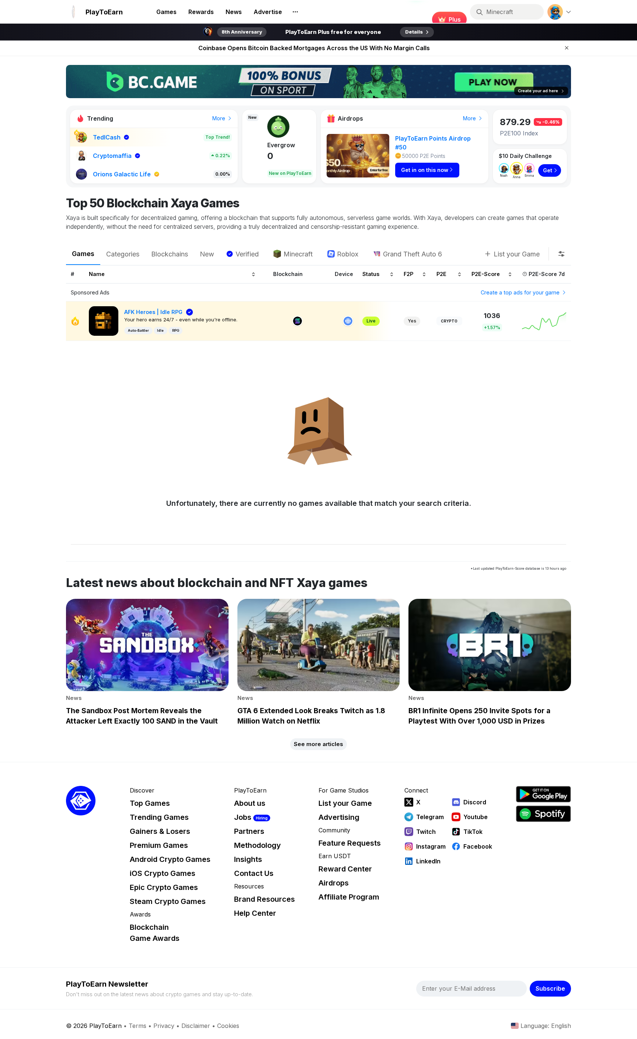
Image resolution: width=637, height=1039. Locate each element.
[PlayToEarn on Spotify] (543, 813)
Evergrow (262, 145)
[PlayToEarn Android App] (543, 794)
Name (97, 274)
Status (370, 274)
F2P (408, 274)
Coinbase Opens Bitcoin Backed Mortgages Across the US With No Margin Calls (314, 48)
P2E (441, 274)
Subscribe (550, 988)
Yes (412, 321)
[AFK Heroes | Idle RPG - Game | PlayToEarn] (103, 320)
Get (547, 170)
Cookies (228, 1025)
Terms (137, 1025)
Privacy (163, 1025)
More (219, 118)
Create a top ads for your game (521, 292)
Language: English (546, 1025)
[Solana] (297, 321)
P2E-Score (485, 274)
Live (371, 321)
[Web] (348, 321)
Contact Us (254, 873)
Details (414, 32)
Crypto (449, 321)
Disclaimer (195, 1025)
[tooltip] (561, 254)
